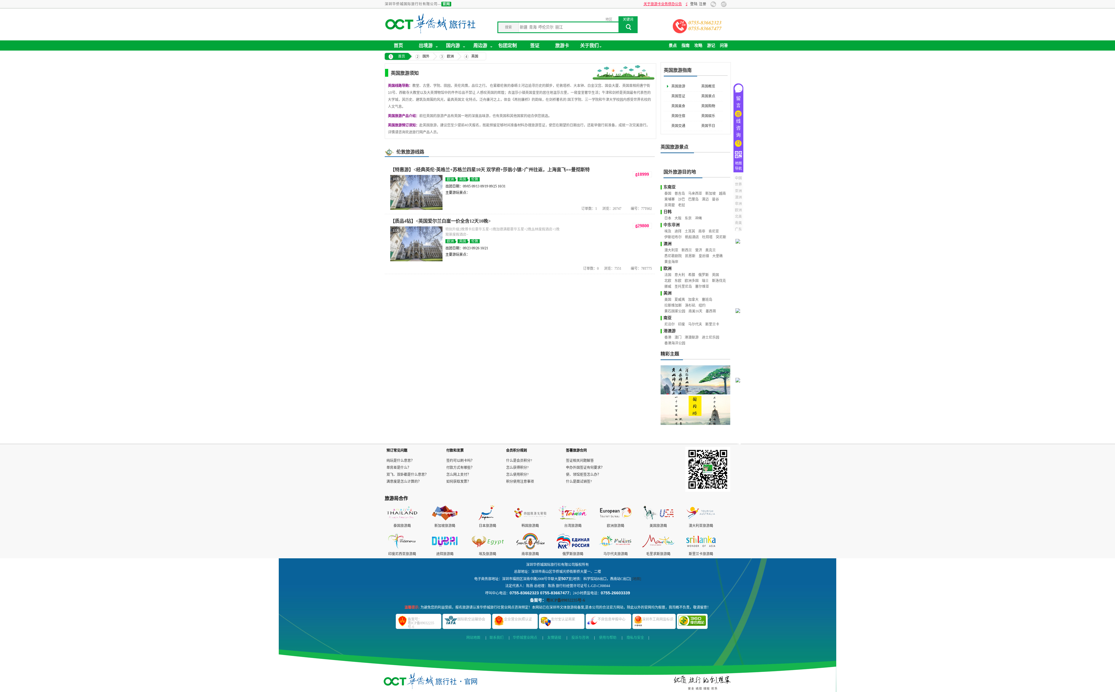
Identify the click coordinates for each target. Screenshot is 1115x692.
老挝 (681, 205)
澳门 (678, 337)
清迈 (705, 199)
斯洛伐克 (719, 281)
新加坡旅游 (443, 526)
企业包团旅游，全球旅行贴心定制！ (676, 4)
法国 (667, 275)
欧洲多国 (692, 281)
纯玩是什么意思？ (400, 461)
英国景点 (708, 96)
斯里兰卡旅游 (699, 554)
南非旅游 (528, 554)
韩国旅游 (528, 526)
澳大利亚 (671, 250)
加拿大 (693, 300)
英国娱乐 (708, 116)
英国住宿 (678, 116)
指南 (685, 45)
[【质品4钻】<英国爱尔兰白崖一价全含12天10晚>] (416, 260)
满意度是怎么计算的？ (403, 482)
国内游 (453, 45)
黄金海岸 (671, 262)
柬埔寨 (669, 199)
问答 (724, 45)
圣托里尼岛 (683, 287)
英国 (474, 56)
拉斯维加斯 (673, 305)
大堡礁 (717, 256)
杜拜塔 (707, 237)
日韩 (667, 212)
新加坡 (710, 194)
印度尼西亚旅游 (400, 554)
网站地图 (473, 638)
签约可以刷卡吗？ (460, 461)
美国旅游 (656, 526)
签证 (534, 45)
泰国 (667, 194)
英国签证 (678, 96)
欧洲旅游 (614, 526)
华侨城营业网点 (525, 638)
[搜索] (628, 28)
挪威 (667, 287)
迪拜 (678, 231)
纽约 (702, 305)
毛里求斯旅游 (656, 554)
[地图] (636, 579)
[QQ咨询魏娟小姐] (739, 233)
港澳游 (669, 331)
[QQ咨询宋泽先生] (739, 442)
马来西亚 (695, 194)
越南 (722, 194)
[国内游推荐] (695, 410)
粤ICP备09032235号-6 (565, 600)
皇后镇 (704, 256)
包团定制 (507, 45)
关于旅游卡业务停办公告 (626, 4)
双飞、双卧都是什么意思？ (407, 475)
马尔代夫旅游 (613, 554)
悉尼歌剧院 (673, 256)
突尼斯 (721, 237)
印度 (681, 324)
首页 (398, 45)
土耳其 (690, 231)
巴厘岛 (693, 199)
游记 (711, 45)
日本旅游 (486, 526)
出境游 (426, 45)
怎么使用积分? (517, 475)
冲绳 (698, 218)
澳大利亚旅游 (699, 526)
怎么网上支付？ (458, 475)
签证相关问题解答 (580, 461)
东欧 (678, 281)
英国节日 (708, 126)
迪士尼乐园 (710, 337)
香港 (667, 337)
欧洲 (450, 56)
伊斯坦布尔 (673, 237)
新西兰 (686, 250)
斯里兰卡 (712, 324)
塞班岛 (707, 300)
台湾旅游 (571, 526)
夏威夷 (680, 300)
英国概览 (708, 86)
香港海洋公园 (674, 343)
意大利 (680, 275)
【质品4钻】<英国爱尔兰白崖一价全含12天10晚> (440, 221)
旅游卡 (562, 45)
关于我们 (589, 45)
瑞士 (705, 281)
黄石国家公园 (674, 311)
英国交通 (678, 126)
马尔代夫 (695, 324)
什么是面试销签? (579, 482)
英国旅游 (678, 86)
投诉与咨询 (580, 638)
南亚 (667, 318)
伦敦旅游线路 (410, 151)
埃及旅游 (486, 554)
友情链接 (554, 638)
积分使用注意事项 (520, 482)
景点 (673, 45)
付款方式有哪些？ (460, 468)
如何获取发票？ (458, 482)
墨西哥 (711, 311)
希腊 (691, 275)
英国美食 (678, 106)
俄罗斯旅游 (571, 554)
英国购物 (708, 106)
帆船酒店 (692, 237)
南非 (701, 231)
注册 (702, 4)
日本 (667, 218)
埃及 (667, 231)
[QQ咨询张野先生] (739, 372)
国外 (425, 56)
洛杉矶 (690, 305)
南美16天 (695, 311)
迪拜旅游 (443, 554)
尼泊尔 (669, 324)
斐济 (698, 250)
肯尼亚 (713, 231)
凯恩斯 (690, 256)
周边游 (480, 45)
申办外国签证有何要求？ (585, 468)
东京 (688, 218)
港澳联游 (692, 337)
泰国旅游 (400, 526)
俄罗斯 (703, 275)
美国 (667, 300)
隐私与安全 (635, 638)
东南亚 (669, 187)
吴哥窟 (669, 205)
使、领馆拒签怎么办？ (583, 475)
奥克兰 (710, 250)
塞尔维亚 (702, 287)
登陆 (694, 4)
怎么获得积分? (517, 468)
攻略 (698, 45)
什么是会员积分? (519, 461)
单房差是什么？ (398, 468)
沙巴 (681, 199)
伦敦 (474, 179)
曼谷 (715, 199)
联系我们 (496, 638)
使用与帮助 (607, 638)
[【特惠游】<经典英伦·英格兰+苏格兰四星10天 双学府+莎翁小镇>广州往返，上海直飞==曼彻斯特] (416, 209)
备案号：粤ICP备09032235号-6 (421, 623)
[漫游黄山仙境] (695, 379)
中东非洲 (671, 225)
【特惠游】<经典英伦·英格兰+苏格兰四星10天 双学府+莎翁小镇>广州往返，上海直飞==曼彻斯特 (490, 169)
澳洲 (667, 244)
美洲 (667, 293)
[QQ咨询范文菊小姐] (739, 303)
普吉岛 (680, 194)
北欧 (667, 281)
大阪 (678, 218)
